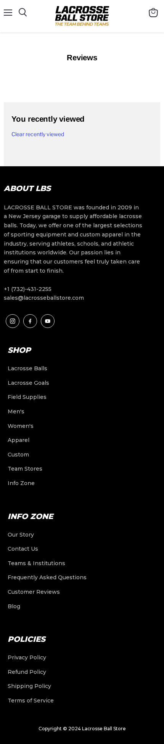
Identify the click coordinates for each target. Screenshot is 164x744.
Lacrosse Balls (27, 368)
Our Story (21, 534)
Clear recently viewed (37, 134)
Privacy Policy (27, 657)
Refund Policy (27, 671)
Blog (14, 606)
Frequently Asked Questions (47, 577)
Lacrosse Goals (28, 382)
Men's (16, 411)
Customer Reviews (34, 591)
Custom (18, 454)
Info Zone (21, 483)
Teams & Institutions (36, 563)
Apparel (18, 440)
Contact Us (23, 548)
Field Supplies (27, 397)
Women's (21, 426)
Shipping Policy (29, 686)
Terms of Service (31, 700)
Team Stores (25, 468)
